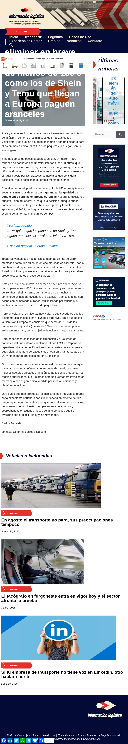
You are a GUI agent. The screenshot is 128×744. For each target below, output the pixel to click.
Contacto (95, 41)
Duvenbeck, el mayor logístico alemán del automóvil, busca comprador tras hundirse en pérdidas (108, 103)
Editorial (22, 31)
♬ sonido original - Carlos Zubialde (32, 246)
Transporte (33, 37)
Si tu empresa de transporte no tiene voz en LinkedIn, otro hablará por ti (62, 674)
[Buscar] (120, 134)
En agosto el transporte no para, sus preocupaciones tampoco (57, 522)
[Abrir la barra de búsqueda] (11, 45)
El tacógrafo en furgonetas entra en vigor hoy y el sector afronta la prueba (60, 598)
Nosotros (74, 41)
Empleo (54, 41)
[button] (104, 121)
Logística (55, 37)
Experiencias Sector (25, 41)
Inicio (13, 37)
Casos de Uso (80, 37)
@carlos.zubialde (19, 226)
